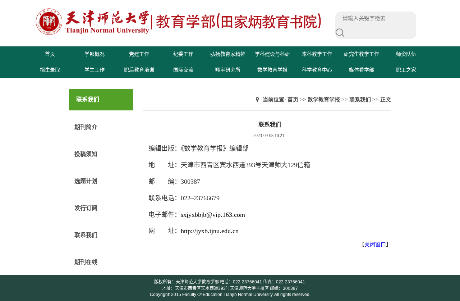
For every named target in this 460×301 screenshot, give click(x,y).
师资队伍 (406, 54)
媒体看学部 (361, 70)
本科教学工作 (317, 54)
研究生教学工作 (361, 54)
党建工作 (139, 54)
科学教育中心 (317, 70)
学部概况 (94, 54)
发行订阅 (85, 208)
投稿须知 (85, 154)
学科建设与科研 (272, 54)
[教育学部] (179, 34)
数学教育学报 (272, 70)
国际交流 (183, 70)
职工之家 (406, 70)
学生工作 (94, 70)
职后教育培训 (139, 70)
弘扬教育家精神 (227, 54)
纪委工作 (183, 54)
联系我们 (85, 235)
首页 (50, 54)
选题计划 (85, 181)
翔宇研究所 (227, 70)
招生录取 (50, 70)
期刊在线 (85, 262)
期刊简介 (85, 127)
